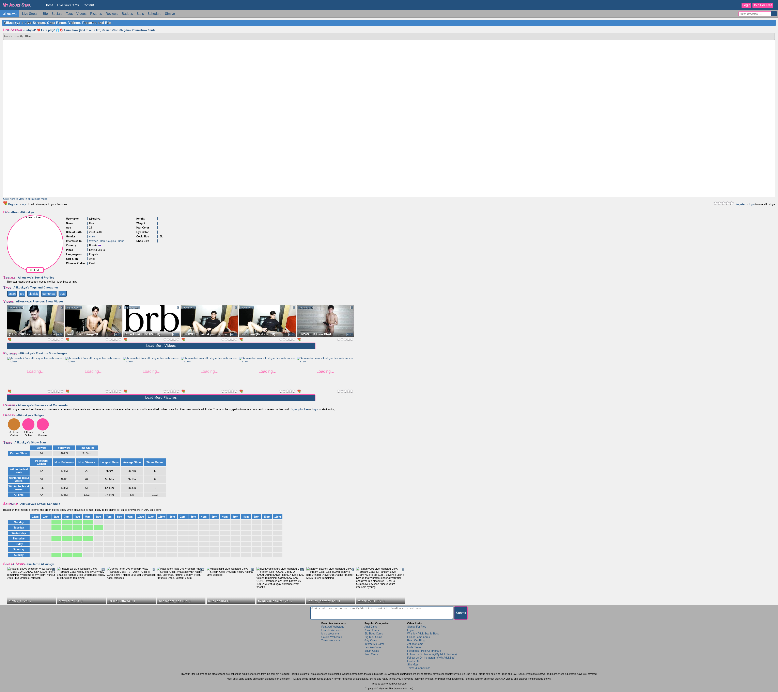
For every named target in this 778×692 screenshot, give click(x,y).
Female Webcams (332, 630)
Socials (56, 13)
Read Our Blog (415, 640)
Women (93, 240)
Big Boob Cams (373, 633)
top (22, 293)
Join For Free (763, 5)
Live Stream (30, 13)
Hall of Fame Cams (418, 637)
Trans (121, 240)
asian (12, 293)
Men (102, 240)
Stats (140, 13)
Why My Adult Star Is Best (423, 633)
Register (13, 204)
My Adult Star (16, 4)
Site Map (412, 664)
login (24, 204)
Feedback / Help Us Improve (424, 650)
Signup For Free (416, 626)
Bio (45, 13)
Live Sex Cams (68, 5)
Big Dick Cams (373, 637)
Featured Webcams (332, 626)
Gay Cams (370, 640)
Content (88, 5)
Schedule (154, 13)
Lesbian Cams (372, 647)
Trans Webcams (331, 640)
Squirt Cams (371, 650)
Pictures (96, 13)
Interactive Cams (374, 643)
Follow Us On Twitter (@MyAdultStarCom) (432, 654)
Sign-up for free (300, 409)
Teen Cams (371, 654)
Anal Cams (370, 626)
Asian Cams (371, 630)
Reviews (112, 13)
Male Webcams (330, 633)
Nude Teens (414, 647)
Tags (69, 13)
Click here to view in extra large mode (25, 198)
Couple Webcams (331, 637)
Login (746, 5)
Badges (127, 13)
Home (49, 5)
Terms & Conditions (418, 668)
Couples (111, 240)
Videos (81, 13)
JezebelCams (415, 643)
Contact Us (413, 661)
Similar (170, 13)
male (92, 236)
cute (62, 293)
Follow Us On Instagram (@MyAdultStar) (431, 657)
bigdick (33, 293)
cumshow (48, 293)
